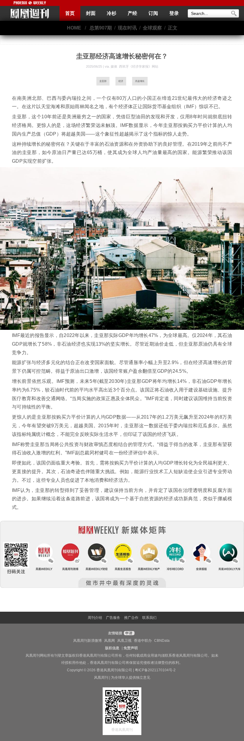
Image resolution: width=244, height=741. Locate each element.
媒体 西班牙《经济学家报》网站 (134, 66)
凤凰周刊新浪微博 (87, 641)
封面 (91, 13)
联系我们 (149, 618)
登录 (174, 13)
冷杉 (111, 13)
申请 (128, 633)
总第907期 (101, 27)
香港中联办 (143, 641)
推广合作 (131, 618)
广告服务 (113, 618)
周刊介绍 (95, 618)
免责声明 (130, 648)
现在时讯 (127, 27)
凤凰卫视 (124, 641)
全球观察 (152, 27)
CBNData (162, 641)
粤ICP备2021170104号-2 (155, 670)
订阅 (153, 13)
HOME (74, 27)
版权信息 (112, 648)
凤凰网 (109, 641)
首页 (70, 13)
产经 (132, 13)
